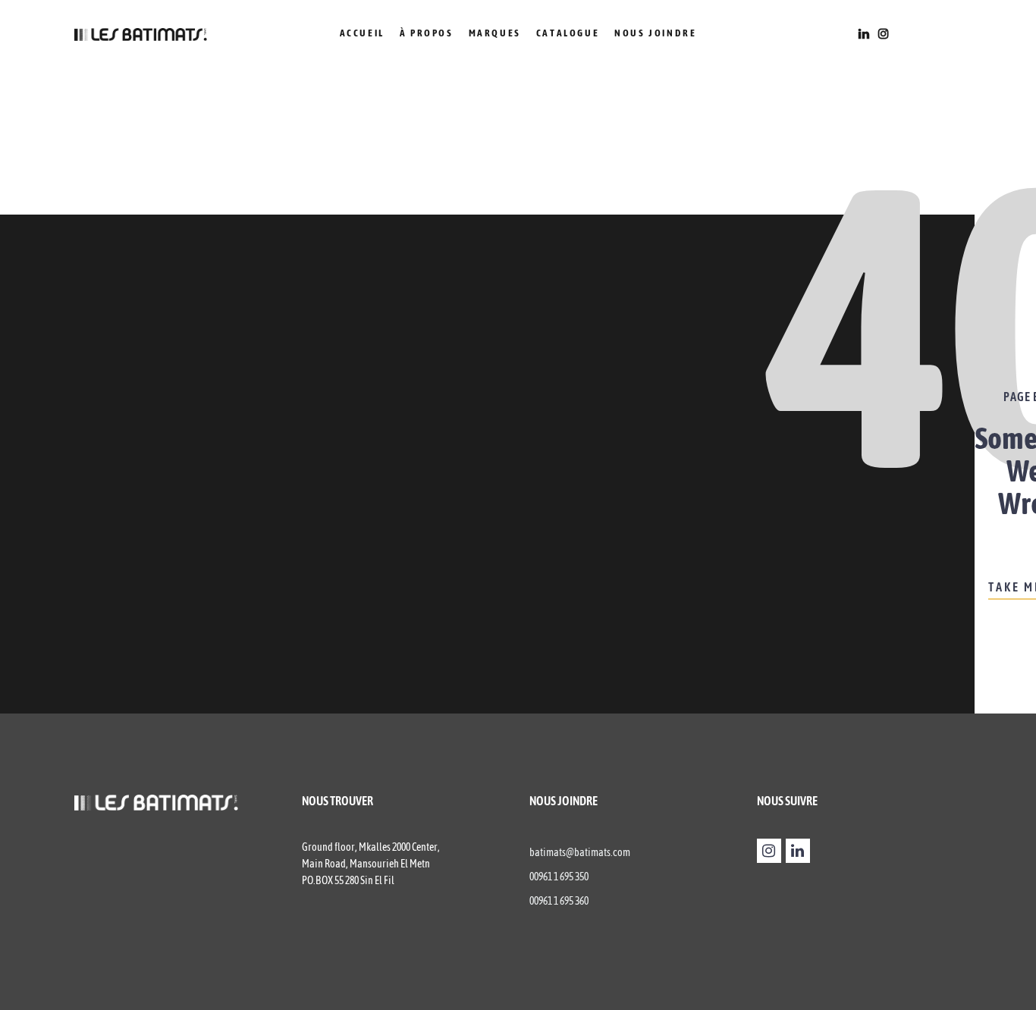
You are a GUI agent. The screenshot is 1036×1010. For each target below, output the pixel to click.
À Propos (427, 33)
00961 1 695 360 (559, 901)
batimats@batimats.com (579, 852)
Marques (495, 33)
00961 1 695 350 (559, 876)
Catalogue (567, 33)
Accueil (362, 33)
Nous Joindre (655, 33)
